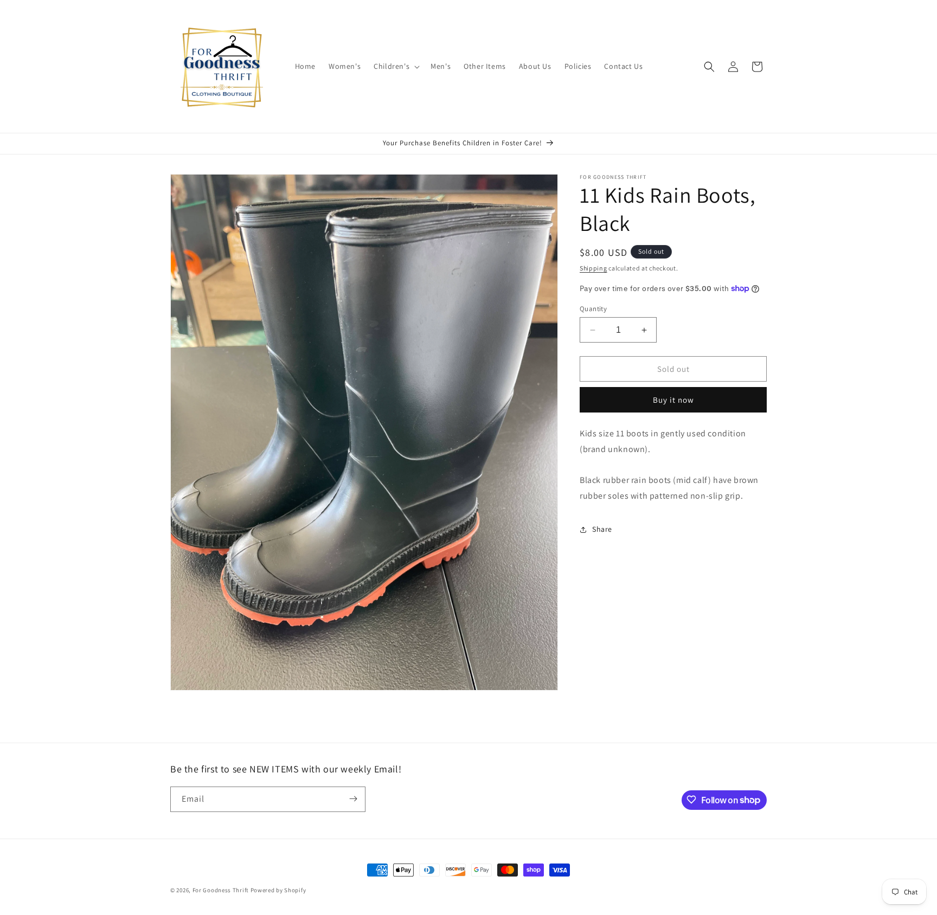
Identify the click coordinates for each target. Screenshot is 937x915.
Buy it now (673, 400)
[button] (395, 66)
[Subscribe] (353, 798)
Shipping (593, 268)
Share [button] (602, 529)
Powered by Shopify (278, 890)
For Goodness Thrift (220, 890)
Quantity (593, 308)
